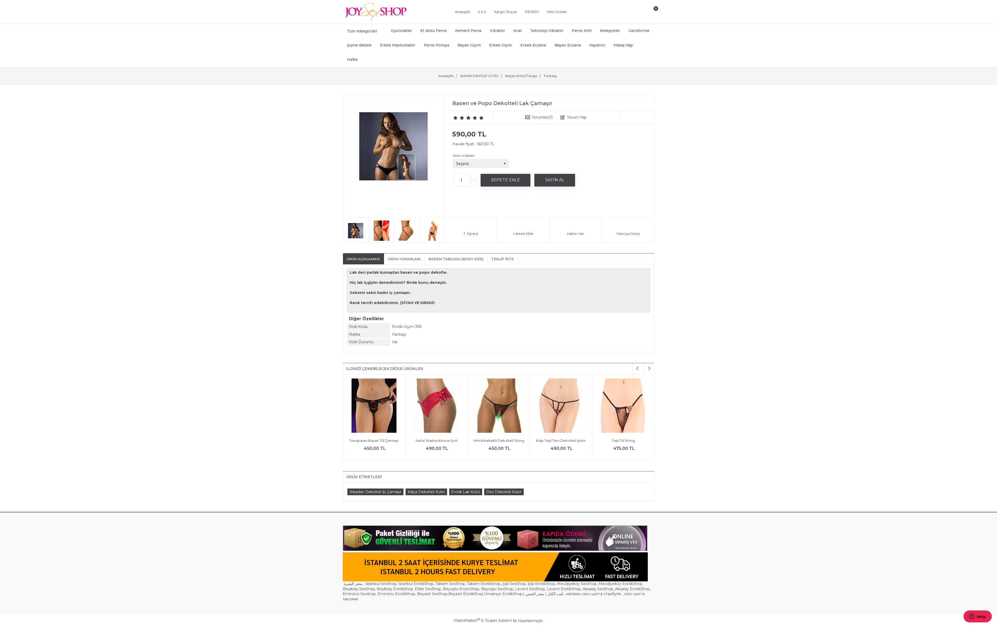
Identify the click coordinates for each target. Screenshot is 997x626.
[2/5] (458, 118)
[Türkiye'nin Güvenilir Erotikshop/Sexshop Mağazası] (375, 20)
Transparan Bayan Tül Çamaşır (374, 440)
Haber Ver (575, 233)
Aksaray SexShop (598, 589)
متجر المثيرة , (354, 583)
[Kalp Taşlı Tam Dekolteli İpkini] (561, 406)
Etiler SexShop (428, 589)
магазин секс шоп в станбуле (593, 593)
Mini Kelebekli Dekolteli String (498, 440)
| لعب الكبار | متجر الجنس (543, 593)
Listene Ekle (523, 233)
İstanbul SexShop (380, 583)
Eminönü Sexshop (359, 593)
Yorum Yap (577, 117)
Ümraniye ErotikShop (503, 593)
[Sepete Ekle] (505, 180)
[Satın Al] (554, 180)
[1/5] (455, 118)
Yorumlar (542, 117)
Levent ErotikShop (564, 589)
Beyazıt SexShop (432, 593)
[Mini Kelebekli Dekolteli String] (498, 406)
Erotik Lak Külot (465, 492)
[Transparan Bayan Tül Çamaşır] (374, 406)
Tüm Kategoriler (362, 31)
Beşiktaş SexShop (359, 589)
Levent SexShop (530, 589)
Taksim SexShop (450, 583)
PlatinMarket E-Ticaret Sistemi (483, 620)
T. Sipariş (470, 233)
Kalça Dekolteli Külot (426, 492)
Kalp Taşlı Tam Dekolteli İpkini (561, 440)
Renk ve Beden (464, 155)
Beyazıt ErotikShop (465, 593)
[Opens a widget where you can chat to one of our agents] (977, 616)
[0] (651, 12)
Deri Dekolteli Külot (504, 492)
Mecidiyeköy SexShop (577, 583)
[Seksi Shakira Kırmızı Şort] (436, 406)
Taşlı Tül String (623, 440)
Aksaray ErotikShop (632, 589)
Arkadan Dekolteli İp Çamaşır (375, 492)
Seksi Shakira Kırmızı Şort (436, 440)
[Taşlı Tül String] (623, 406)
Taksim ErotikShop (484, 583)
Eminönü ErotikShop (396, 593)
